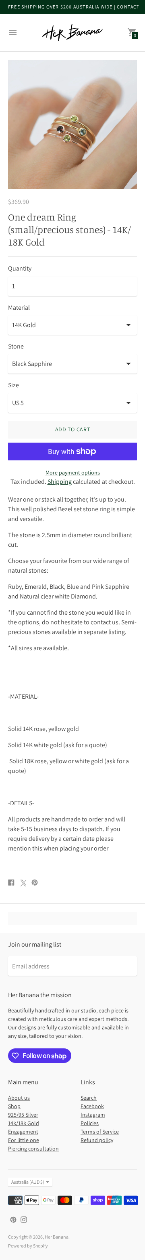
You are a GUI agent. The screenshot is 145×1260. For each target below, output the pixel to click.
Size (13, 385)
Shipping (60, 481)
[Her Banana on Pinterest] (13, 1219)
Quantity (19, 268)
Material (19, 307)
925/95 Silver (23, 1114)
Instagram (93, 1114)
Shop (14, 1106)
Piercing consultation (33, 1148)
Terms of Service (100, 1131)
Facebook (92, 1106)
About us (19, 1097)
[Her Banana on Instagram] (24, 1219)
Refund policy (97, 1140)
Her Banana (56, 1237)
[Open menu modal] (13, 32)
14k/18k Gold (23, 1123)
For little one (23, 1140)
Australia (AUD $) (27, 1182)
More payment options (73, 472)
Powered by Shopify (28, 1246)
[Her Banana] (72, 32)
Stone (16, 346)
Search (89, 1097)
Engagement (23, 1131)
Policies (90, 1123)
